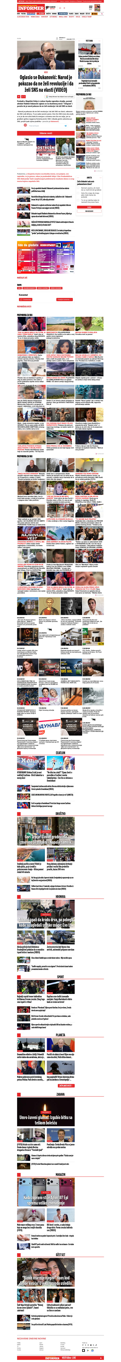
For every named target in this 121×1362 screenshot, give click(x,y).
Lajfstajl (50, 1221)
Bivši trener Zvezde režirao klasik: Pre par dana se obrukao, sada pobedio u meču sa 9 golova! (51, 1017)
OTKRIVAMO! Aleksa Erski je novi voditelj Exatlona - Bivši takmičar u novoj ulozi (30, 775)
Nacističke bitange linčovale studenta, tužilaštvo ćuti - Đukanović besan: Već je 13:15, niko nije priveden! (51, 198)
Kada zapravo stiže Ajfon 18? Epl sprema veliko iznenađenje (46, 1200)
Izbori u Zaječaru (43, 288)
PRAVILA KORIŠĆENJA (65, 1350)
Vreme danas (35, 17)
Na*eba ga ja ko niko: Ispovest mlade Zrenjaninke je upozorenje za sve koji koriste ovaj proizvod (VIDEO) (52, 879)
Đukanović (55, 121)
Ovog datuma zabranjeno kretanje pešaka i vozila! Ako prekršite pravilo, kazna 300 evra (59, 867)
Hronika (54, 14)
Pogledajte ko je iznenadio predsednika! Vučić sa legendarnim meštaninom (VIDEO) (89, 83)
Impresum (62, 1348)
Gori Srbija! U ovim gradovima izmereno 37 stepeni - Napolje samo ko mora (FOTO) (46, 840)
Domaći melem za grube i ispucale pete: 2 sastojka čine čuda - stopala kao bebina (52, 1237)
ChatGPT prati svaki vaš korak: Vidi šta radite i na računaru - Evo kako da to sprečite (52, 1245)
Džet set (88, 14)
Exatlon (19, 769)
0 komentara (27, 299)
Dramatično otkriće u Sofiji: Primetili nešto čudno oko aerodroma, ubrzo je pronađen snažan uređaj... (30, 1056)
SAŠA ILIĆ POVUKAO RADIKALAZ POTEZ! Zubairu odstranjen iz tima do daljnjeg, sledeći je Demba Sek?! (52, 223)
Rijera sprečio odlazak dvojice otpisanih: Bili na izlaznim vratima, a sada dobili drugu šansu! (51, 1026)
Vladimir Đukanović (29, 288)
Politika (23, 14)
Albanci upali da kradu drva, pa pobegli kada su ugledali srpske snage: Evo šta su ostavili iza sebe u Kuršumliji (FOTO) (46, 922)
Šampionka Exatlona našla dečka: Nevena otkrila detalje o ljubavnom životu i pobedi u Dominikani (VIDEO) (52, 787)
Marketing (62, 1343)
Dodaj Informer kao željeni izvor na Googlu (61, 96)
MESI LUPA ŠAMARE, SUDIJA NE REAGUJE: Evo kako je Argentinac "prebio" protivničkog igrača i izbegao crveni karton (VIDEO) (51, 232)
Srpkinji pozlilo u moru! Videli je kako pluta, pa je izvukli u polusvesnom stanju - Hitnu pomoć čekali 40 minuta (30, 868)
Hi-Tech (46, 1192)
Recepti (71, 17)
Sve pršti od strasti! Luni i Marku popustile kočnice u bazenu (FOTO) (51, 1324)
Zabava (77, 14)
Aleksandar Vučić (23, 17)
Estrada (45, 1273)
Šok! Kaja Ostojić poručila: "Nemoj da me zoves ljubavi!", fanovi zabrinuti (30, 1308)
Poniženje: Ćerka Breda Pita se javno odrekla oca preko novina (60, 1146)
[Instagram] (88, 1345)
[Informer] (60, 8)
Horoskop (44, 17)
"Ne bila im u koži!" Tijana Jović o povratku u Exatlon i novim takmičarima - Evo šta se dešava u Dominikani (60, 776)
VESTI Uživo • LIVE (69, 1358)
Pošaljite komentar (64, 299)
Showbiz (46, 1112)
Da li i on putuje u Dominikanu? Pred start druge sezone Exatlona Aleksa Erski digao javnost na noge (50, 804)
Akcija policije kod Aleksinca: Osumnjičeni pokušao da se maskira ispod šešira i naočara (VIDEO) (30, 950)
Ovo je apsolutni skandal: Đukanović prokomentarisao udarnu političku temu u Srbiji (50, 189)
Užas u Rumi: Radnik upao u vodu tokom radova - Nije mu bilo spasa (51, 958)
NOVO (18, 14)
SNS (20, 288)
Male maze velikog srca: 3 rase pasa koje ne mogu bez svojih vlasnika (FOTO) (30, 1228)
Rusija (78, 17)
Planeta (71, 14)
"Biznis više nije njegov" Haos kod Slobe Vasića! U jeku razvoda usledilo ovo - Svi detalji (46, 1281)
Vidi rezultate (89, 211)
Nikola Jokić (63, 17)
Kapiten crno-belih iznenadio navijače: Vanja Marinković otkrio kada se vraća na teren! (59, 999)
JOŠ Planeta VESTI (65, 1086)
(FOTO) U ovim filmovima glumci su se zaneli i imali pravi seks (50, 1164)
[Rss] (94, 1345)
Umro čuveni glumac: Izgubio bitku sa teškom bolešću (45, 1120)
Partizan (50, 993)
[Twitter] (86, 1345)
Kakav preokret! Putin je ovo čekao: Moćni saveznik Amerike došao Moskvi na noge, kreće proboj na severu (89, 60)
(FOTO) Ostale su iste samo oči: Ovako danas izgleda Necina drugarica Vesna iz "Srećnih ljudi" (30, 1147)
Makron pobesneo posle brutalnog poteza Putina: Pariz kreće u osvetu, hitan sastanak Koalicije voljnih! (30, 1078)
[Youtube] (91, 1345)
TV (17, 1346)
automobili (53, 17)
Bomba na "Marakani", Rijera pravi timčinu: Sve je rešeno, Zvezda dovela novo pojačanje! (51, 1009)
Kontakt (62, 1346)
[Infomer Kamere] (52, 8)
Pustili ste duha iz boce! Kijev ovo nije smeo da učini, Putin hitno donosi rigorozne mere (60, 1056)
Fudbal (19, 993)
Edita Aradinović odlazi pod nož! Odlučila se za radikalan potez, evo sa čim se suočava (60, 1308)
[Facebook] (83, 1345)
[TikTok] (96, 1345)
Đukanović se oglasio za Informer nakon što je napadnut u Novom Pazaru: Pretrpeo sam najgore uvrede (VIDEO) (51, 206)
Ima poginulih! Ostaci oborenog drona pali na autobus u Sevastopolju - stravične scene (60, 1078)
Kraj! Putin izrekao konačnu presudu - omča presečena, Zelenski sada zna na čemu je (58, 1)
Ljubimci (19, 1221)
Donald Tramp (87, 17)
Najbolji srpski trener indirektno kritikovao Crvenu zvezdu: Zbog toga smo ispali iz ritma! (31, 999)
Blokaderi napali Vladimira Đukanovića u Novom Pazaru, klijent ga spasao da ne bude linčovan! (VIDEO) (51, 215)
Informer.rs (62, 37)
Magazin (82, 14)
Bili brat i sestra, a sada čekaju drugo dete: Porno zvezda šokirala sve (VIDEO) (59, 1228)
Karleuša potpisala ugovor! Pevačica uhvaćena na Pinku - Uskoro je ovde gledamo (51, 1317)
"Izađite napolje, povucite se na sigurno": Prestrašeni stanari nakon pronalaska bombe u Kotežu (52, 967)
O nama (62, 1344)
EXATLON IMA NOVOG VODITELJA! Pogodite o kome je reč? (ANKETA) (52, 795)
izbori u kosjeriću (56, 288)
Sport (41, 1343)
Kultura (19, 1141)
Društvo (48, 14)
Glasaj (89, 207)
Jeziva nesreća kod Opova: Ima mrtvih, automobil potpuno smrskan (60, 948)
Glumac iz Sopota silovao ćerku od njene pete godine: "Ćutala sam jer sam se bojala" (52, 1157)
